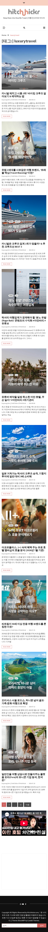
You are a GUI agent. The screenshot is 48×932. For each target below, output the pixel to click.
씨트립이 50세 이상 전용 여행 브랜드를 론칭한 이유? (24, 625)
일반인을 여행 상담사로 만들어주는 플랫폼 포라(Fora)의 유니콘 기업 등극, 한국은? (23, 777)
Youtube (23, 904)
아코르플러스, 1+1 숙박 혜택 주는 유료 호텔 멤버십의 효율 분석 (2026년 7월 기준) (24, 549)
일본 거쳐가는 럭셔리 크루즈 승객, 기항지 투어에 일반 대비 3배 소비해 (24, 475)
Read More (6, 116)
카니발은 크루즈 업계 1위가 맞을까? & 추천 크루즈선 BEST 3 (23, 245)
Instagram (21, 904)
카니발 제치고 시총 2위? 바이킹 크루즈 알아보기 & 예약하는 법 (24, 95)
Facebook (26, 904)
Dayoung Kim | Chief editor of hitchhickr (14, 100)
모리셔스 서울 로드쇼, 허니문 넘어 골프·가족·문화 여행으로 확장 (23, 702)
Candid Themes (33, 920)
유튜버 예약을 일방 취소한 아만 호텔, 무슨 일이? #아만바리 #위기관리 (23, 398)
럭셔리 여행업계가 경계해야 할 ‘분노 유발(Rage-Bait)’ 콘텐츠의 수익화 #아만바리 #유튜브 (24, 320)
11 (21, 805)
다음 (27, 805)
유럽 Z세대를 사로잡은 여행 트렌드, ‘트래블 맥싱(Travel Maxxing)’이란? (24, 171)
